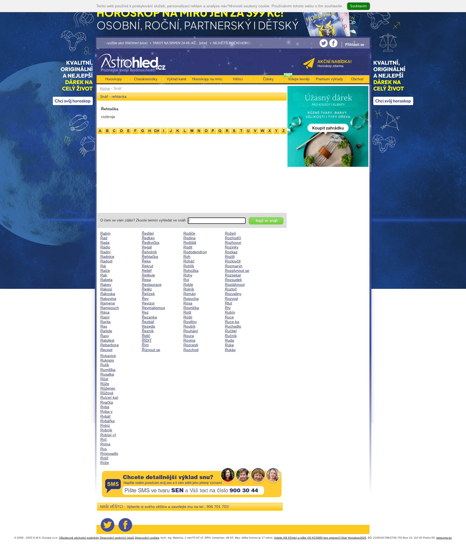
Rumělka (107, 370)
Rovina (189, 340)
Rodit (187, 247)
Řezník (148, 331)
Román (189, 294)
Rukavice (108, 356)
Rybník (106, 430)
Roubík (189, 326)
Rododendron (195, 252)
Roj (186, 280)
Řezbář (148, 322)
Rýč (103, 439)
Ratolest (107, 340)
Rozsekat (233, 275)
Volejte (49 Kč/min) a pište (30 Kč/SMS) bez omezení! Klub (310, 537)
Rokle (188, 284)
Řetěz (147, 289)
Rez (145, 312)
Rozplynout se (237, 270)
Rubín (230, 312)
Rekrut (147, 266)
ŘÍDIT (147, 340)
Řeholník (149, 252)
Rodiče (189, 233)
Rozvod (231, 298)
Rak (103, 275)
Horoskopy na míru (207, 79)
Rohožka (190, 270)
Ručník (231, 336)
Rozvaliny (233, 294)
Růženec (107, 388)
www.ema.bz (444, 537)
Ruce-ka (232, 322)
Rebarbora (109, 345)
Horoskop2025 (357, 537)
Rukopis (107, 360)
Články (268, 79)
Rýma (105, 444)
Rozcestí (190, 345)
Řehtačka (150, 256)
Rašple (106, 331)
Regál (147, 247)
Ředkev (148, 238)
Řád (103, 238)
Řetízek (148, 294)
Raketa (106, 280)
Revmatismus (153, 308)
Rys (103, 449)
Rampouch (109, 308)
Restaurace (152, 284)
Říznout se (151, 350)
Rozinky (231, 247)
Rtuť (228, 303)
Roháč (188, 261)
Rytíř (104, 458)
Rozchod (190, 350)
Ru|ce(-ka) (109, 397)
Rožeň (230, 233)
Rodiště (189, 242)
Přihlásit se (354, 45)
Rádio (105, 247)
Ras (103, 326)
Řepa (146, 280)
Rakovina (108, 298)
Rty (228, 308)
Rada (104, 242)
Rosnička (191, 308)
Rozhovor (233, 242)
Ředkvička (150, 242)
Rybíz (105, 425)
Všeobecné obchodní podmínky (79, 537)
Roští (187, 317)
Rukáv (230, 350)
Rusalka (107, 374)
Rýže (104, 462)
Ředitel (148, 233)
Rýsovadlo (109, 453)
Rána (104, 312)
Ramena (107, 303)
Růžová (106, 393)
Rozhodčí (233, 238)
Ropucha (191, 298)
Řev (145, 298)
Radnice (107, 256)
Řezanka (149, 317)
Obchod (357, 79)
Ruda (229, 340)
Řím (145, 345)
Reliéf (147, 270)
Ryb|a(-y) (108, 435)
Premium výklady (329, 79)
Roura (188, 336)
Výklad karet (176, 79)
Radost (106, 261)
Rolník (188, 289)
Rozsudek (233, 280)
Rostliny (190, 322)
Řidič (146, 336)
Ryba (104, 407)
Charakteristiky (145, 79)
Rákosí (106, 289)
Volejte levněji (299, 79)
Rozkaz (231, 252)
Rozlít (230, 256)
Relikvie (148, 275)
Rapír (105, 317)
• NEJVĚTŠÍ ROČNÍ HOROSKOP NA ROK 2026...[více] (224, 43)
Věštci (238, 79)
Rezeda (148, 326)
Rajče (105, 270)
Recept (106, 350)
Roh (186, 256)
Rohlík (188, 266)
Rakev (105, 284)
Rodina (189, 238)
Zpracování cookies (147, 537)
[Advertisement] (192, 172)
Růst (104, 379)
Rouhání (190, 331)
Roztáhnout (235, 284)
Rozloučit (233, 261)
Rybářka (107, 421)
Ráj (103, 266)
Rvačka (106, 402)
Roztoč (231, 289)
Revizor (148, 303)
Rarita (105, 322)
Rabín (105, 233)
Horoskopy (113, 79)
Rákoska (107, 294)
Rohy (187, 275)
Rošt (187, 312)
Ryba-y (106, 411)
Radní (105, 252)
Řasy (104, 336)
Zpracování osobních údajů (117, 537)
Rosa (187, 303)
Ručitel (231, 331)
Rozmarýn (233, 266)
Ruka (229, 345)
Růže (104, 384)
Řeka (146, 261)
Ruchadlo (233, 326)
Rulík (104, 365)
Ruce (229, 317)
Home (105, 88)
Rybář (105, 416)
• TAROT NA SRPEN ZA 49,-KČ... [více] (152, 43)
